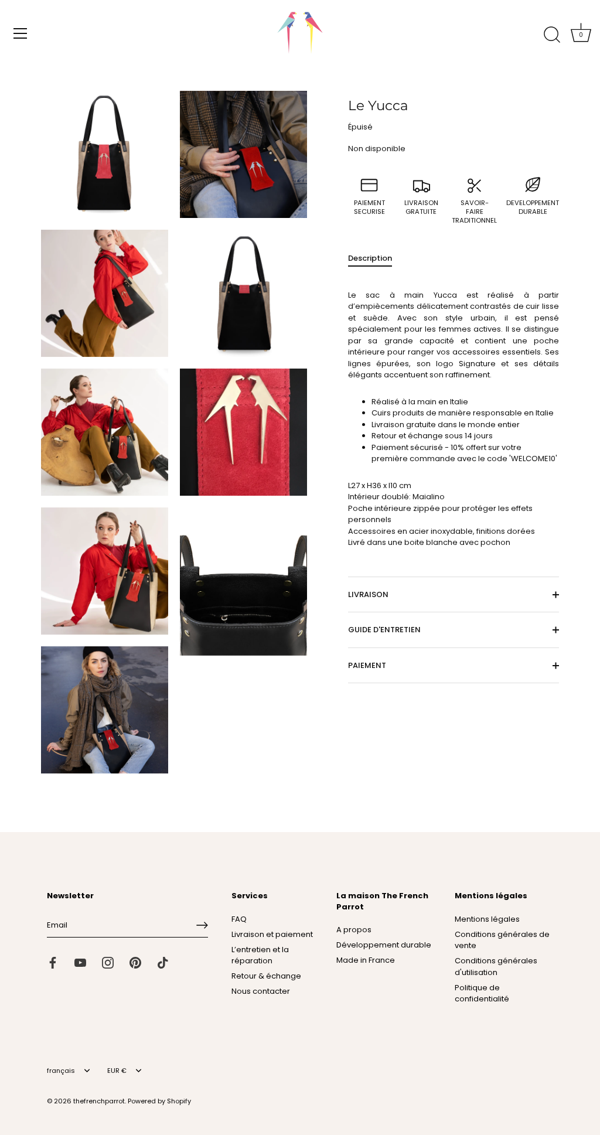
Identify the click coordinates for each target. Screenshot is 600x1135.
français (61, 1071)
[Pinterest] (135, 962)
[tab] (376, 258)
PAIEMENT (367, 665)
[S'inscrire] (202, 925)
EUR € (117, 1071)
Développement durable (383, 944)
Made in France (365, 960)
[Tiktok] (163, 962)
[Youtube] (80, 962)
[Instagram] (108, 962)
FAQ (239, 919)
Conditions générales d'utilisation (496, 966)
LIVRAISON (368, 594)
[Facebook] (53, 962)
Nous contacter (260, 991)
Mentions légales (487, 919)
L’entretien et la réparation (260, 955)
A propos (353, 929)
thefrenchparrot (99, 1101)
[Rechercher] (552, 35)
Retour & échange (266, 975)
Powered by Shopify (159, 1101)
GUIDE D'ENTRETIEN (384, 629)
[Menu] (20, 33)
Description (370, 258)
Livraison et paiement (272, 934)
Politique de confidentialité (482, 993)
